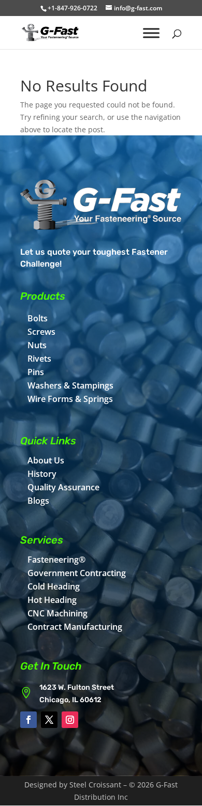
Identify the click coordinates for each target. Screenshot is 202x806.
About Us (45, 460)
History (41, 473)
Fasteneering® (56, 559)
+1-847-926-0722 (72, 8)
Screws (41, 331)
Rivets (39, 358)
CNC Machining (57, 613)
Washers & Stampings (70, 385)
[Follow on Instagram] (70, 719)
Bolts (37, 318)
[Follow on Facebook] (28, 719)
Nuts (37, 345)
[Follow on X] (49, 719)
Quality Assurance (63, 487)
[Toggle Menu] (151, 33)
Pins (35, 372)
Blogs (38, 500)
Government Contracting (76, 573)
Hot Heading (52, 600)
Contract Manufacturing (74, 626)
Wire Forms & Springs (70, 399)
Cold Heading (53, 586)
